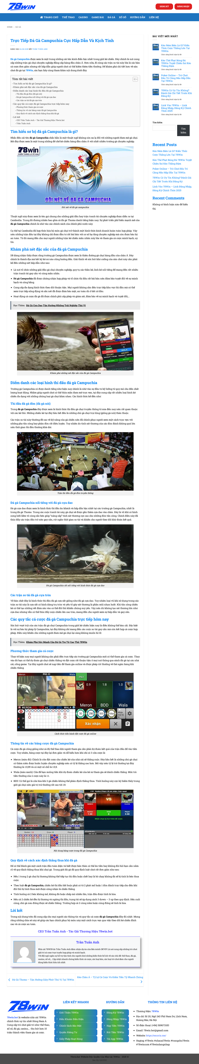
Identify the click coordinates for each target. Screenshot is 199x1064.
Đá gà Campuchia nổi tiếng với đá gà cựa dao (36, 97)
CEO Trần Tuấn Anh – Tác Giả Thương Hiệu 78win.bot (40, 120)
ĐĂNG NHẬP (183, 6)
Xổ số (122, 17)
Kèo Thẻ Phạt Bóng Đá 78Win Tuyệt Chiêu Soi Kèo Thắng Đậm (176, 63)
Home (10, 27)
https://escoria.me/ (156, 1035)
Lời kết (16, 117)
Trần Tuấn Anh (39, 49)
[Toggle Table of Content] (134, 79)
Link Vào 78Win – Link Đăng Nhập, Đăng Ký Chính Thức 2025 (176, 108)
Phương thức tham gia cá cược (29, 107)
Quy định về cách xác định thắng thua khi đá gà (37, 113)
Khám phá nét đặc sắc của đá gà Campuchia (35, 87)
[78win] (21, 6)
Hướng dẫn (137, 17)
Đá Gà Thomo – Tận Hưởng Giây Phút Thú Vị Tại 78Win (43, 979)
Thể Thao (68, 17)
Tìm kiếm (157, 122)
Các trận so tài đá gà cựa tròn (29, 100)
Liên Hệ (154, 17)
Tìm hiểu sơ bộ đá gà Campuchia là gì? (32, 83)
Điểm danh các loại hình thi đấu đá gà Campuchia (38, 90)
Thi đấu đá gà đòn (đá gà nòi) (29, 94)
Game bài (98, 17)
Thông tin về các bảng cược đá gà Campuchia (36, 110)
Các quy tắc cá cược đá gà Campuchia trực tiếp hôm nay (41, 103)
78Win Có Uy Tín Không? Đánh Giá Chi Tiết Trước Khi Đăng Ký (176, 93)
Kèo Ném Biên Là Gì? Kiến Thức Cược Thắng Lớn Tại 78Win (175, 48)
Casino (83, 17)
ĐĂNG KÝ (164, 6)
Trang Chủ (51, 17)
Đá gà (111, 17)
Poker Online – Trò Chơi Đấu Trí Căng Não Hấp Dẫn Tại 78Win (176, 78)
